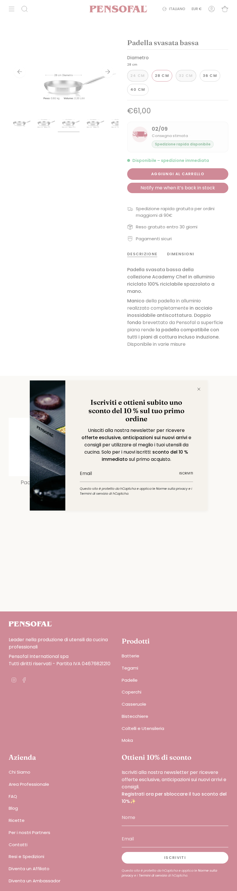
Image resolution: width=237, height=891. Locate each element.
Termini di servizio (94, 493)
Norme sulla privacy (172, 488)
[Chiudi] (199, 389)
